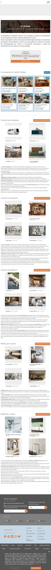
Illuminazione (28, 545)
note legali (29, 530)
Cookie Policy (41, 530)
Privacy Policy (36, 564)
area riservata (41, 533)
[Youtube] (19, 536)
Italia (31, 507)
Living (35, 545)
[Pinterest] (8, 536)
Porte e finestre (27, 548)
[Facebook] (5, 536)
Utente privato (21, 503)
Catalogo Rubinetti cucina (43, 414)
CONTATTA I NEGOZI (25, 61)
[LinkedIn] (12, 536)
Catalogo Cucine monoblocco (42, 270)
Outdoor (4, 548)
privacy (39, 528)
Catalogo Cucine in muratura (42, 198)
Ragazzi (37, 548)
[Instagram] (15, 536)
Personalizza (15, 568)
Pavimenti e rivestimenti (15, 548)
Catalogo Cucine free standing (42, 120)
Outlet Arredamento (29, 540)
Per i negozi (40, 536)
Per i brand (29, 536)
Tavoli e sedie (46, 548)
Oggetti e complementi (45, 545)
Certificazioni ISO (30, 533)
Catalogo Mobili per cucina (42, 343)
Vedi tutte (47, 72)
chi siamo (28, 528)
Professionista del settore (10, 503)
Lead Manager (41, 539)
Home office (19, 545)
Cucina (12, 545)
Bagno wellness (4, 545)
